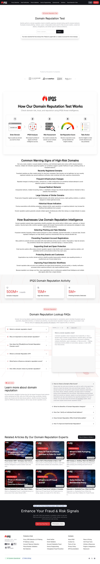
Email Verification (25, 2)
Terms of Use (72, 544)
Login (90, 2)
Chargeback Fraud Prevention (55, 549)
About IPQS (71, 539)
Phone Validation (35, 2)
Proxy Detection (15, 2)
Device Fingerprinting (45, 2)
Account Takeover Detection (31, 544)
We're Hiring (27, 558)
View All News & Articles (86, 437)
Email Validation (51, 542)
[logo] (12, 536)
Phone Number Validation (30, 546)
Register (96, 2)
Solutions (63, 2)
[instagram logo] (94, 558)
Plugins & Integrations (89, 546)
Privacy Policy (72, 546)
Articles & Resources (89, 544)
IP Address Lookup (28, 542)
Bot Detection (27, 549)
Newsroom (86, 549)
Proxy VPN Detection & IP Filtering (32, 539)
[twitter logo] (92, 558)
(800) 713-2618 (49, 506)
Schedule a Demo (59, 524)
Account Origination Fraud (54, 544)
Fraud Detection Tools (72, 2)
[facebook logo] (89, 558)
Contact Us (71, 542)
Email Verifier (50, 539)
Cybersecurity (55, 2)
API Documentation (73, 549)
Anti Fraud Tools (87, 542)
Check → (59, 31)
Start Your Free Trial (41, 524)
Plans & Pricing (87, 539)
